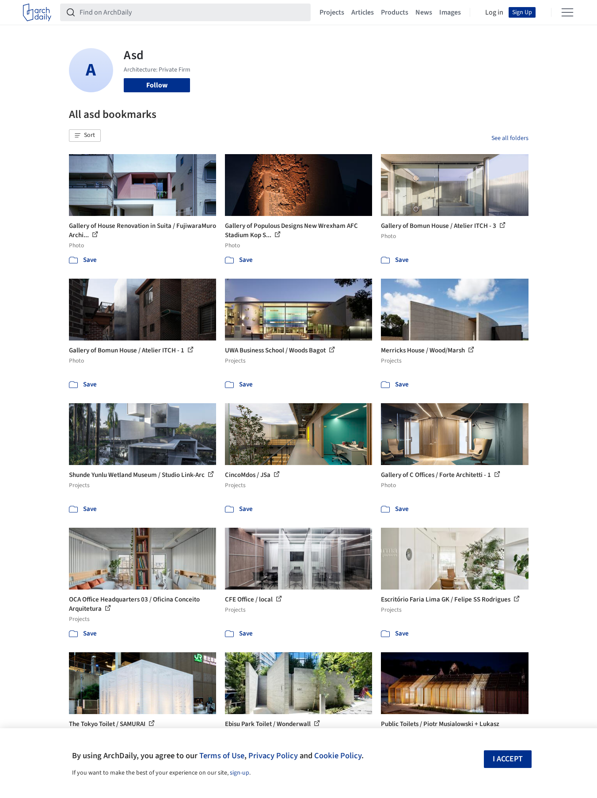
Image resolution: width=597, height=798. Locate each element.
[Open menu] (567, 12)
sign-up (239, 772)
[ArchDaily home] (37, 12)
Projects (331, 12)
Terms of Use (221, 755)
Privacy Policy (273, 755)
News (423, 12)
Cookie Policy (337, 755)
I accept (508, 758)
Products (394, 12)
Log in (494, 12)
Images (450, 12)
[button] (85, 135)
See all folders (510, 138)
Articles (362, 12)
